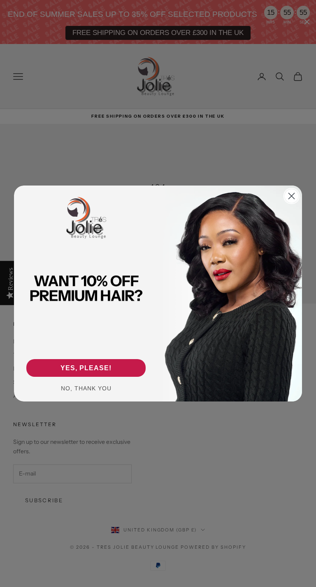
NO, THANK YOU (86, 388)
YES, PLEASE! (86, 367)
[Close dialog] (291, 196)
